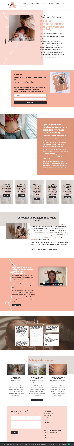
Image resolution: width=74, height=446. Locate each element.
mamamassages (46, 237)
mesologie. (54, 237)
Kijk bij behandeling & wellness (58, 167)
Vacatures (27, 7)
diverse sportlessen (50, 153)
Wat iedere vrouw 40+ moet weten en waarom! (37, 377)
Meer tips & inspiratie (37, 400)
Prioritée (57, 3)
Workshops (51, 3)
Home (21, 3)
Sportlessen (44, 3)
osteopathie (59, 234)
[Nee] (72, 444)
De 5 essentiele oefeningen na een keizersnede (58, 377)
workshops (34, 239)
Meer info (6, 195)
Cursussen (25, 3)
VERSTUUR (14, 432)
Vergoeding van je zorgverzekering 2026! (16, 377)
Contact (31, 7)
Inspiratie (21, 7)
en (51, 237)
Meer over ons (16, 305)
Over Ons (62, 3)
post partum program (44, 235)
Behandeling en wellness (34, 3)
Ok (68, 444)
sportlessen (57, 235)
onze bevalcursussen (59, 135)
